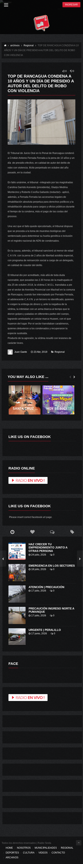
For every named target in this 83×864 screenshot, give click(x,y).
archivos (12, 857)
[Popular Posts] (32, 532)
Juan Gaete (20, 351)
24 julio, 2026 (38, 554)
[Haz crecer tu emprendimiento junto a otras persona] (17, 551)
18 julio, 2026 (38, 569)
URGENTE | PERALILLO (45, 629)
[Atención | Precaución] (17, 594)
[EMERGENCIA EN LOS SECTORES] (17, 572)
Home (9, 847)
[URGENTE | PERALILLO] (17, 636)
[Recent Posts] (12, 532)
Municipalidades (46, 847)
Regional (60, 351)
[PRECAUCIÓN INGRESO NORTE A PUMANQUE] (17, 615)
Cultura (28, 852)
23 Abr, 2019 (40, 351)
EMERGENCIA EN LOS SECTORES (52, 565)
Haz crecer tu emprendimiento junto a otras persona (48, 548)
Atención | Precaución (46, 587)
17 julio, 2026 (38, 590)
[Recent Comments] (52, 532)
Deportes (12, 852)
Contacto (58, 852)
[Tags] (72, 532)
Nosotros (24, 847)
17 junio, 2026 (39, 633)
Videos (43, 852)
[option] (25, 400)
